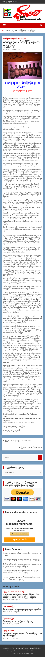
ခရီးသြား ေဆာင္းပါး (10, 38)
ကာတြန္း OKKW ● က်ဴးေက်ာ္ (29, 447)
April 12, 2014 (7, 624)
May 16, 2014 (7, 599)
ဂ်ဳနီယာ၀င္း (6, 618)
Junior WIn (7, 606)
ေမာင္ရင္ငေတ (22, 38)
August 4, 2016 (8, 49)
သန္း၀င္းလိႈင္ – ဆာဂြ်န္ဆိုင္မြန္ (30, 560)
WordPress (29, 654)
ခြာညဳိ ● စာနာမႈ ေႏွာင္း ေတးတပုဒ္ (18, 441)
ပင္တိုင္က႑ (5, 592)
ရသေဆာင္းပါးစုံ (19, 592)
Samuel (5, 553)
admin (15, 638)
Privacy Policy (12, 651)
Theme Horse (31, 651)
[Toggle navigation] (4, 25)
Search (40, 457)
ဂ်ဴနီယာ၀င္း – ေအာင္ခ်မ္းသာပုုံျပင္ (18, 621)
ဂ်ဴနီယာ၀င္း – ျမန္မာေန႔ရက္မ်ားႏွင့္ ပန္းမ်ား (22, 609)
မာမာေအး (11, 592)
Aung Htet (17, 49)
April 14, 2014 (7, 612)
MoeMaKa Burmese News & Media (28, 648)
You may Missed (11, 586)
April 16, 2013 (7, 638)
